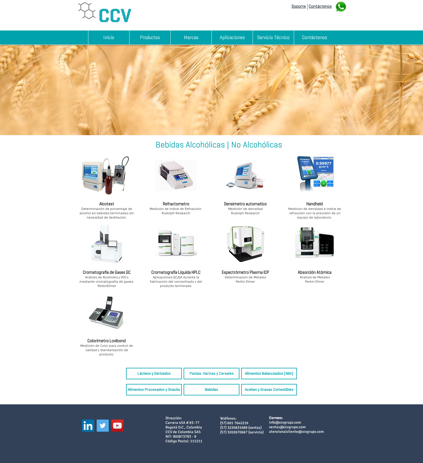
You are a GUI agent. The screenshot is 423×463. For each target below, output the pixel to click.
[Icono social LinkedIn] (88, 426)
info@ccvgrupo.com (285, 422)
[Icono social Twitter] (103, 426)
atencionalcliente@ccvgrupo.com (296, 431)
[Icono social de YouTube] (117, 426)
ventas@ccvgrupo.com (287, 427)
